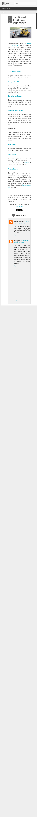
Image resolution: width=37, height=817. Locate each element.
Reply (15, 235)
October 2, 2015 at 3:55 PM (21, 222)
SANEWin (27, 163)
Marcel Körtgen (19, 221)
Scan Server (12, 155)
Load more (19, 301)
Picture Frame (13, 169)
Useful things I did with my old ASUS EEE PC (19, 20)
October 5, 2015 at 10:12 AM (21, 242)
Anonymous (19, 206)
